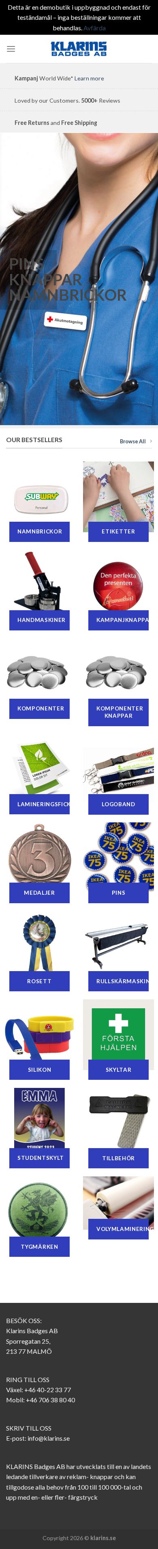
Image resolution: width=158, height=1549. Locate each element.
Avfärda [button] (94, 28)
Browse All (133, 441)
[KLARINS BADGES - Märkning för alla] (79, 48)
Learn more (89, 78)
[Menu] (11, 49)
